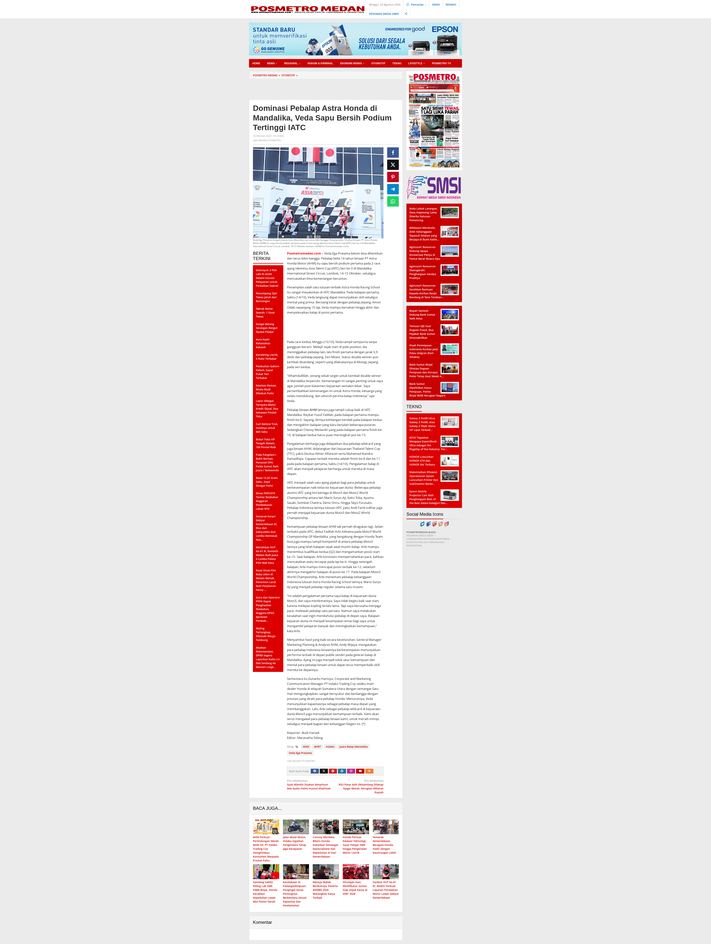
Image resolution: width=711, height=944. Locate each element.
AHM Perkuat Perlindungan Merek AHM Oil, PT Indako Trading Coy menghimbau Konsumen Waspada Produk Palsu (266, 848)
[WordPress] (342, 771)
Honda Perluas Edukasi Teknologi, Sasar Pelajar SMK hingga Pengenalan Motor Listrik (355, 844)
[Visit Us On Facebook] (428, 523)
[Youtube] (360, 771)
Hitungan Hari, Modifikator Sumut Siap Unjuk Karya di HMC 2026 (355, 888)
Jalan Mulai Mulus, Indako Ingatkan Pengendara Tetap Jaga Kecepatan (294, 843)
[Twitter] (324, 771)
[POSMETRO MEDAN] (307, 9)
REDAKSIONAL (414, 545)
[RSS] (369, 771)
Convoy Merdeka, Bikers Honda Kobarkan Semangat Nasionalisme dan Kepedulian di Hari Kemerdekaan (325, 846)
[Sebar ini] (393, 152)
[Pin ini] (393, 177)
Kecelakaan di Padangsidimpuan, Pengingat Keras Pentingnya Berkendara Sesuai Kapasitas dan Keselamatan (294, 893)
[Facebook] (315, 771)
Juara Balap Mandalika (354, 746)
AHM (313, 410)
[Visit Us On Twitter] (422, 523)
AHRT (317, 746)
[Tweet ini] (393, 165)
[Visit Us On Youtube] (434, 523)
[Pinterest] (333, 771)
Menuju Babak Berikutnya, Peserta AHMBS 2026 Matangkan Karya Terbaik (325, 889)
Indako (330, 746)
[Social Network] (406, 14)
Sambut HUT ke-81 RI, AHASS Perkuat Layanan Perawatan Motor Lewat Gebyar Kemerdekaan (386, 889)
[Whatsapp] (393, 201)
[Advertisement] (325, 89)
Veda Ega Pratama (300, 753)
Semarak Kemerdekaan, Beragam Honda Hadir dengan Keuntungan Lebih (384, 844)
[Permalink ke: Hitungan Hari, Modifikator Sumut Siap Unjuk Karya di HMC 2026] (356, 871)
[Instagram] (351, 771)
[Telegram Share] (393, 189)
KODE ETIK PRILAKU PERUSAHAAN (425, 542)
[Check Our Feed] (440, 523)
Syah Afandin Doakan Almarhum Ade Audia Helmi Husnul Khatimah (309, 784)
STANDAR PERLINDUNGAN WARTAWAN (428, 538)
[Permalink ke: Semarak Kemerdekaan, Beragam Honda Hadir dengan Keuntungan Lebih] (386, 826)
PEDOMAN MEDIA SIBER (419, 535)
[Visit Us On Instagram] (446, 523)
